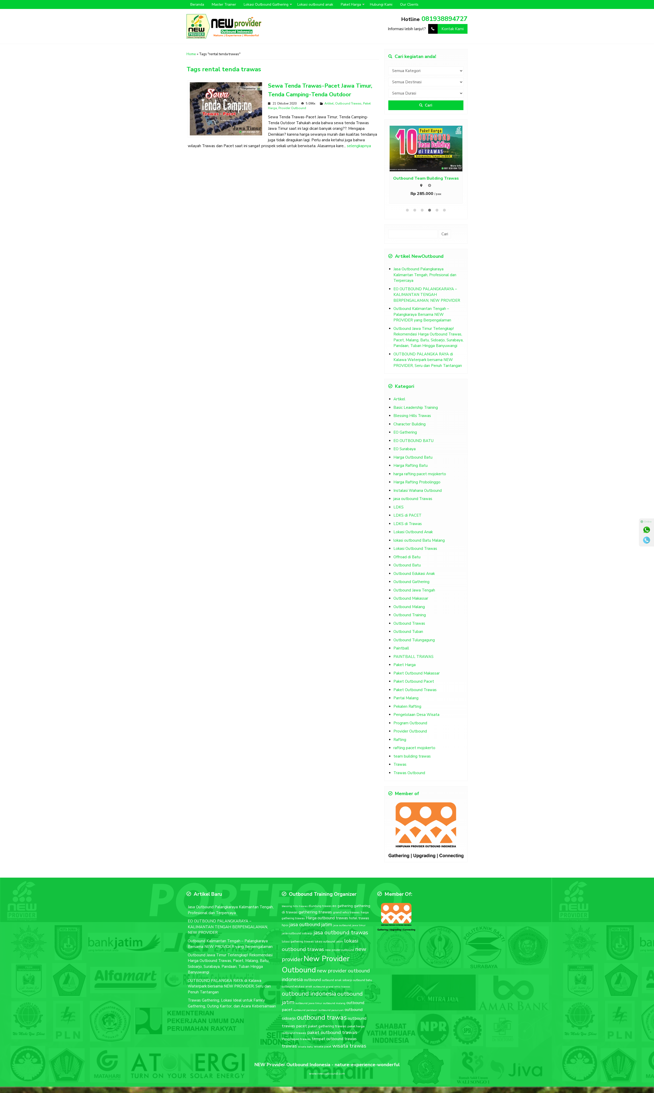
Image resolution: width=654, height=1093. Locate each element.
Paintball (401, 648)
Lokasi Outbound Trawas (415, 548)
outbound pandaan (306, 1010)
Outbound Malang (409, 606)
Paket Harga (351, 4)
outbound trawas (322, 1017)
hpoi (285, 925)
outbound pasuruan (331, 1010)
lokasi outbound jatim (329, 942)
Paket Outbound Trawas (415, 689)
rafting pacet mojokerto (414, 747)
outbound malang (334, 1003)
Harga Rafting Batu (410, 465)
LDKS (398, 507)
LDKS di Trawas (407, 523)
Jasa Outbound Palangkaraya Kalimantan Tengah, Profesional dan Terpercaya (424, 274)
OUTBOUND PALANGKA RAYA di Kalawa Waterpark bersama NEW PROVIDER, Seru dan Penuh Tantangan (427, 360)
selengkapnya (359, 145)
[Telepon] (646, 540)
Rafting (399, 739)
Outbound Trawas (348, 103)
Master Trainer (224, 4)
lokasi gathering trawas (298, 941)
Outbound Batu (407, 565)
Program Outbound (410, 723)
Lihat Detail (430, 148)
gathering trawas (315, 912)
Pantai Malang (405, 698)
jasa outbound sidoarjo (297, 933)
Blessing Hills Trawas (412, 415)
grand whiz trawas (346, 912)
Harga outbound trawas (327, 918)
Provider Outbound (292, 108)
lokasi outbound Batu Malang (419, 540)
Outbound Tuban (408, 631)
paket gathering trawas (327, 1026)
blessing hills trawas (295, 906)
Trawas (399, 764)
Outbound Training (409, 615)
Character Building (409, 424)
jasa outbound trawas (340, 932)
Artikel (329, 103)
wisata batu (305, 1047)
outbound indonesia (309, 994)
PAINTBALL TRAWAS (413, 656)
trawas (289, 1046)
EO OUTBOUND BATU (413, 440)
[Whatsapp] (646, 530)
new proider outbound (339, 950)
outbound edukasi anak (297, 987)
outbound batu (362, 980)
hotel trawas (359, 918)
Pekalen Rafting (407, 706)
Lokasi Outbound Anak (413, 531)
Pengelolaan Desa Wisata (416, 714)
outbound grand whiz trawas (331, 987)
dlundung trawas (320, 906)
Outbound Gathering (411, 581)
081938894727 (445, 18)
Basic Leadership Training (415, 407)
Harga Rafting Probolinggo (416, 482)
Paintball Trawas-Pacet (426, 178)
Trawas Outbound (409, 772)
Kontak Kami (452, 28)
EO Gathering (405, 432)
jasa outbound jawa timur (349, 925)
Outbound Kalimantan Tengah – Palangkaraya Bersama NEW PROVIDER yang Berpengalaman (422, 314)
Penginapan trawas (296, 1039)
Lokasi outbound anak (315, 4)
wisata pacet (322, 1046)
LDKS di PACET (407, 515)
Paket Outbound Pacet (413, 681)
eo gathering (342, 905)
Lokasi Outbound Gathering (266, 4)
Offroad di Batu (407, 557)
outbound (312, 979)
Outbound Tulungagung (414, 640)
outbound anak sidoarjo (337, 980)
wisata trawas (349, 1045)
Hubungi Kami (381, 4)
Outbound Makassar (410, 598)
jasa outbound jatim (310, 924)
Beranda (197, 4)
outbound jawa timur (309, 1003)
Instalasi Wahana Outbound (417, 490)
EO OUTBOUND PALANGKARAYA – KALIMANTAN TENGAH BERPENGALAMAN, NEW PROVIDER (426, 294)
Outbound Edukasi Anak (414, 573)
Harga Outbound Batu (413, 457)
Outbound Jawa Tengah (414, 590)
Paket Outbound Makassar (416, 673)
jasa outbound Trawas (412, 498)
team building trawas (412, 756)
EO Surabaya (404, 448)
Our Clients (409, 4)
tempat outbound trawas (334, 1038)
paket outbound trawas (332, 1032)
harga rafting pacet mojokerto (419, 473)
